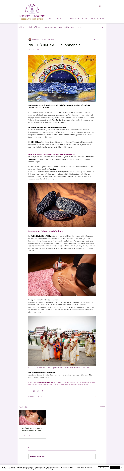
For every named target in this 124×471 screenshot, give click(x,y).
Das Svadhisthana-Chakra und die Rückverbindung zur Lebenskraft (32, 429)
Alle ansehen (102, 407)
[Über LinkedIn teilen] (38, 391)
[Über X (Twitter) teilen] (34, 391)
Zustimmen (115, 468)
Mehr (79, 27)
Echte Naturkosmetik (50, 27)
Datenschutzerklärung (46, 469)
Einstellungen (103, 468)
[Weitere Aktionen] (94, 39)
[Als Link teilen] (42, 391)
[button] (99, 5)
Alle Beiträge (22, 27)
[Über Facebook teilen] (29, 391)
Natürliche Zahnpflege (35, 27)
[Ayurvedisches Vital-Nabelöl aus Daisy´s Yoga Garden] (32, 417)
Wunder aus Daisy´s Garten (66, 27)
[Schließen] (122, 468)
